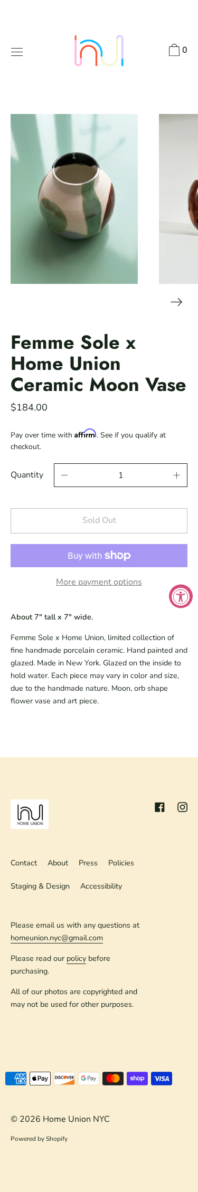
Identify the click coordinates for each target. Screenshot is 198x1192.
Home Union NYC (76, 1119)
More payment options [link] (99, 582)
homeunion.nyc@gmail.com (57, 937)
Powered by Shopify (39, 1138)
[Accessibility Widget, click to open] (181, 596)
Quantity (27, 475)
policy (76, 958)
